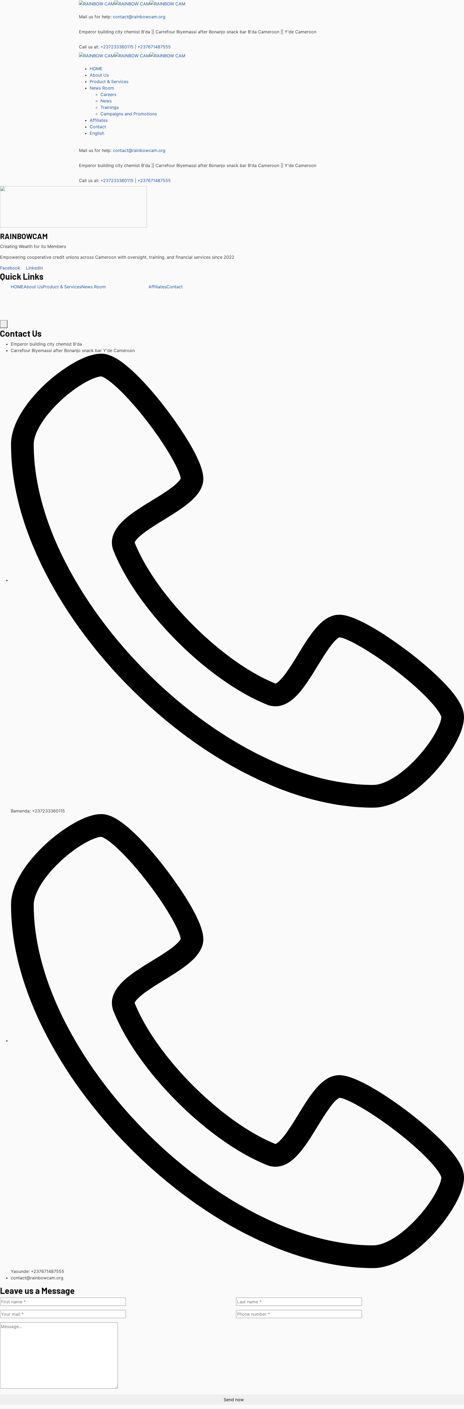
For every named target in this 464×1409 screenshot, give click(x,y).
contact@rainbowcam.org (139, 16)
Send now (234, 1399)
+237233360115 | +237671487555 (135, 46)
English (97, 133)
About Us (33, 286)
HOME (17, 286)
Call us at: (89, 46)
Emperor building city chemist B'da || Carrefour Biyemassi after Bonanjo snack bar (163, 31)
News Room (93, 286)
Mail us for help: (95, 16)
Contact (174, 286)
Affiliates (157, 286)
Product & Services (62, 286)
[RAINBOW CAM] (96, 3)
